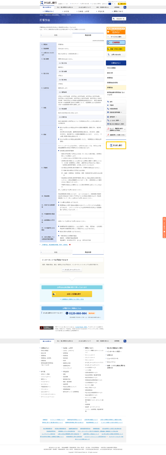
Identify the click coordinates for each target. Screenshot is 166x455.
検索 (125, 7)
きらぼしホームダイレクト (92, 365)
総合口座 (110, 73)
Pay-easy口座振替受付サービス (93, 392)
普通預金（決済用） (46, 358)
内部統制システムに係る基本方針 (66, 431)
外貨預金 (65, 355)
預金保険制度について (92, 422)
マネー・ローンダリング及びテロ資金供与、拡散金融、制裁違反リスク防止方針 (98, 431)
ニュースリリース (112, 358)
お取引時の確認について (91, 419)
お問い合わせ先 (85, 3)
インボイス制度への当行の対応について (112, 422)
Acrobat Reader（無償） (81, 327)
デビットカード (89, 360)
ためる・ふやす (68, 348)
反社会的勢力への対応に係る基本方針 (111, 428)
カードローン (44, 384)
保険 (64, 374)
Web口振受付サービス (91, 395)
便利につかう (89, 348)
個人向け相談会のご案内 (114, 348)
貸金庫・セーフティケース (92, 407)
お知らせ (110, 355)
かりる (43, 371)
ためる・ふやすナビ (68, 350)
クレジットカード (90, 357)
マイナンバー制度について (57, 419)
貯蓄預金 (110, 87)
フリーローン (44, 389)
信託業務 (65, 376)
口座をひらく (116, 63)
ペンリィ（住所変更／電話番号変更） (94, 410)
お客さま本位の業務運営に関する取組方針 (68, 434)
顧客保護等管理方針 (85, 428)
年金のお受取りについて (69, 386)
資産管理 (65, 384)
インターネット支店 (113, 351)
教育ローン (44, 379)
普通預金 (110, 78)
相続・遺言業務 (67, 381)
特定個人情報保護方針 (60, 428)
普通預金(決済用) (112, 82)
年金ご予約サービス (90, 387)
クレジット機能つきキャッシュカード (94, 351)
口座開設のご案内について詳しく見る (73, 299)
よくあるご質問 (96, 3)
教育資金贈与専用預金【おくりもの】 (116, 93)
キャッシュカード (90, 355)
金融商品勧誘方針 (73, 428)
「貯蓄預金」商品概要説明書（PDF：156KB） (54, 244)
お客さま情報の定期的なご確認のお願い (111, 419)
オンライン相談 (89, 385)
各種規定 (45, 419)
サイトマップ (75, 3)
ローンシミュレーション (47, 396)
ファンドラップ (67, 368)
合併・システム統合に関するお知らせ (116, 367)
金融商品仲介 (66, 365)
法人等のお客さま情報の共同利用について (112, 434)
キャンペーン (111, 362)
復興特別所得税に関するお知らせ (74, 422)
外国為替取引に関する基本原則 (74, 436)
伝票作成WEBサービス (91, 372)
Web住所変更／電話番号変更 (93, 375)
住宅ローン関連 (45, 374)
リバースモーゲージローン (48, 394)
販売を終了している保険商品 (71, 391)
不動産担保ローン (46, 386)
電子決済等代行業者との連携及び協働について (52, 436)
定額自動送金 (88, 390)
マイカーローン (45, 381)
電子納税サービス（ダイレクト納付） (94, 401)
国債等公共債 (66, 363)
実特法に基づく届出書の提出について (52, 422)
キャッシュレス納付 (90, 397)
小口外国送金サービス (91, 382)
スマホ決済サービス (90, 367)
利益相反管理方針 (51, 431)
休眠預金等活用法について (74, 419)
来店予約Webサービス (91, 377)
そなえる (66, 371)
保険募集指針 (66, 389)
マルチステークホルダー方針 (116, 436)
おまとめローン (45, 391)
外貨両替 (87, 404)
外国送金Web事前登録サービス (93, 380)
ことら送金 (88, 370)
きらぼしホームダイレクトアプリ (94, 362)
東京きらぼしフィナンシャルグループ (116, 1)
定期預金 (65, 353)
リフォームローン (46, 376)
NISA (64, 360)
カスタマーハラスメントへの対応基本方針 (95, 436)
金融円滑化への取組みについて (91, 434)
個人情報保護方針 (47, 428)
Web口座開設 (111, 68)
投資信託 (65, 358)
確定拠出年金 (66, 379)
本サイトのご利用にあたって (82, 439)
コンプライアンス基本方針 (48, 434)
